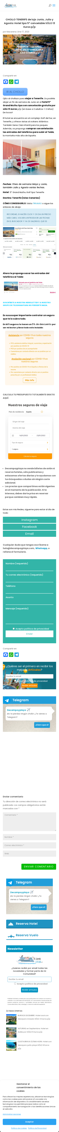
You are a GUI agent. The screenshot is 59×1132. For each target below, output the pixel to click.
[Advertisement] (29, 763)
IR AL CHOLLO (15, 92)
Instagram (29, 520)
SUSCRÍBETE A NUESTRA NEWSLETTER (20, 302)
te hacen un (25, 324)
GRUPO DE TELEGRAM (13, 305)
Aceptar (29, 1121)
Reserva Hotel (27, 923)
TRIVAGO (37, 203)
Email (29, 534)
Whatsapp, (41, 548)
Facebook (29, 527)
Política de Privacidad (37, 1128)
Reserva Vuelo (27, 935)
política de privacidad (36, 628)
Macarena (11, 31)
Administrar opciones (12, 1114)
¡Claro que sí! (42, 724)
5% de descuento (42, 324)
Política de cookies (19, 1128)
